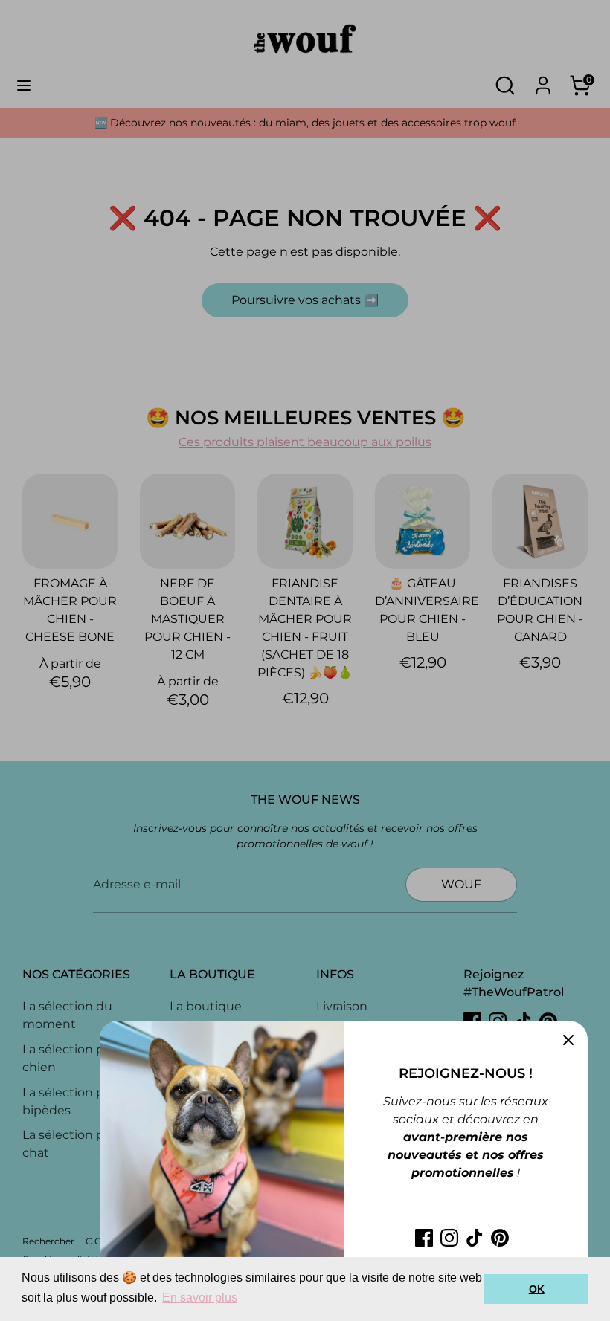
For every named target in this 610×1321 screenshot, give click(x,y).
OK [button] (537, 1289)
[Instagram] (449, 1238)
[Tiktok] (475, 1238)
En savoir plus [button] (199, 1297)
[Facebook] (424, 1238)
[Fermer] (568, 1040)
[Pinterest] (500, 1238)
